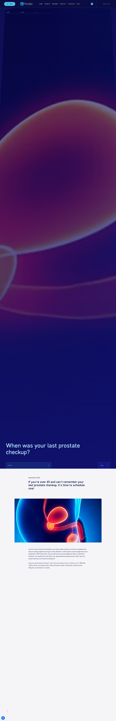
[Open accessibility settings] (3, 718)
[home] (26, 4)
